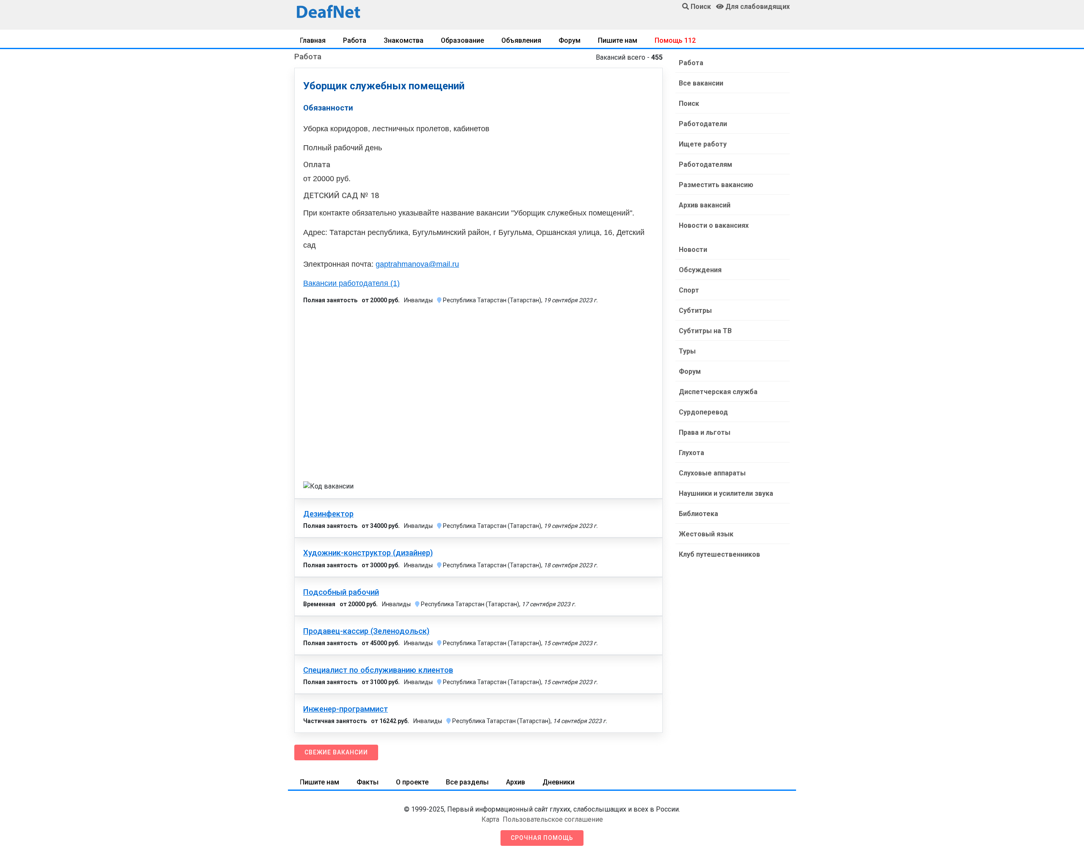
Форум (570, 40)
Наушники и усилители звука (726, 493)
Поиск (689, 103)
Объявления (521, 40)
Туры (687, 351)
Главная (313, 40)
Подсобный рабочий (341, 592)
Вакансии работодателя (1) (351, 283)
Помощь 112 (675, 40)
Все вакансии (701, 83)
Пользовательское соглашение (553, 819)
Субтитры (695, 311)
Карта (490, 819)
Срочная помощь (542, 837)
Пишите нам (617, 40)
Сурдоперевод (703, 412)
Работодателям (705, 164)
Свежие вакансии (336, 752)
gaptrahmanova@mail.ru (417, 264)
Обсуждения (700, 270)
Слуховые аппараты (712, 473)
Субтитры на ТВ (705, 331)
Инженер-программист (345, 709)
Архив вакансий (704, 205)
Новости (693, 250)
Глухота (691, 453)
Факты (368, 782)
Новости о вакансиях (714, 225)
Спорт (689, 290)
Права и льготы (704, 432)
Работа (354, 40)
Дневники (558, 782)
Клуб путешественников (719, 554)
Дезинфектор (328, 514)
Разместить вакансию (716, 185)
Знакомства (403, 40)
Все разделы (467, 782)
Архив (515, 782)
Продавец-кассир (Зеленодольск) (366, 631)
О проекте (412, 782)
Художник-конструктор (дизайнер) (368, 553)
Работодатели (703, 124)
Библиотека (698, 514)
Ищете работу (703, 144)
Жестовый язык (706, 534)
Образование (462, 40)
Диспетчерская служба (718, 392)
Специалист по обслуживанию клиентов (378, 670)
